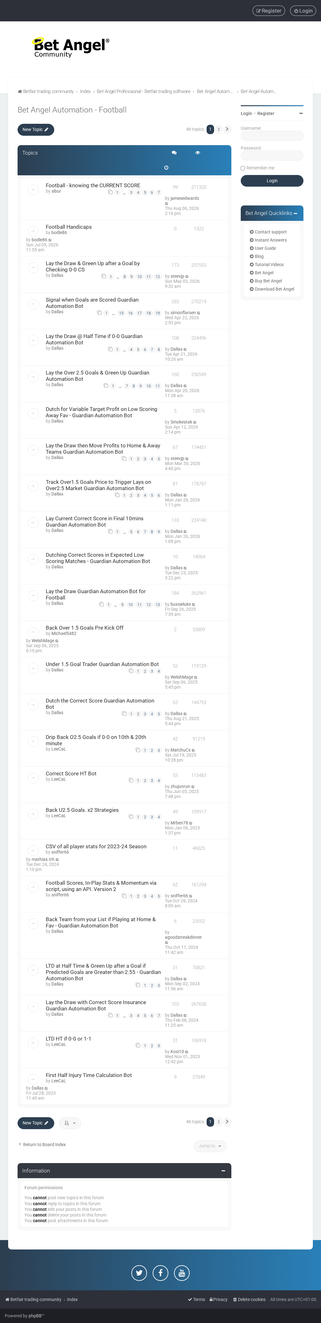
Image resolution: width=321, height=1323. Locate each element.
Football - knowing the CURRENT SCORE (93, 185)
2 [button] (219, 129)
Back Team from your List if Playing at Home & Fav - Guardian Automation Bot (101, 922)
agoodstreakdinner (183, 937)
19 (157, 313)
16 (130, 313)
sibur (56, 191)
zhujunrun (180, 786)
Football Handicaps (69, 227)
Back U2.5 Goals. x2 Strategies (82, 810)
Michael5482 (63, 633)
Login (246, 113)
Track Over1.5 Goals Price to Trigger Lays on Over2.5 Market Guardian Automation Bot (98, 485)
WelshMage (43, 640)
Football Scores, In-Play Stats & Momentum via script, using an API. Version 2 (101, 886)
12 (157, 276)
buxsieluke (181, 604)
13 (157, 604)
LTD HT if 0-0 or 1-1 (69, 1039)
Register (265, 113)
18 (148, 313)
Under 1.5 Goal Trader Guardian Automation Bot (102, 664)
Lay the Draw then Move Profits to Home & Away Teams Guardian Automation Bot (103, 448)
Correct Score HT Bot (71, 773)
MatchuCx (181, 749)
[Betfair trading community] (63, 49)
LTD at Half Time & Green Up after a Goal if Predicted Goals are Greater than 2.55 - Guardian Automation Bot (103, 972)
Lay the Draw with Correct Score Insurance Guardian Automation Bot (96, 1005)
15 (121, 313)
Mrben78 (179, 822)
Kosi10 (177, 1051)
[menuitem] (303, 10)
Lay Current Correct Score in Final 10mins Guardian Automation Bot (95, 521)
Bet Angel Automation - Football (72, 109)
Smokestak (181, 421)
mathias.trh (43, 859)
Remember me (260, 167)
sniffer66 (60, 852)
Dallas (57, 275)
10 (139, 276)
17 (139, 313)
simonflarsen (183, 312)
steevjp (177, 276)
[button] (227, 129)
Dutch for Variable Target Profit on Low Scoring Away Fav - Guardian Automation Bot (101, 412)
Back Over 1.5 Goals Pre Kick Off (85, 628)
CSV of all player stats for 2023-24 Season (96, 846)
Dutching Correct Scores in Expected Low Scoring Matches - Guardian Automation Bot (98, 558)
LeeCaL (58, 749)
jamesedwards (185, 198)
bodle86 (59, 232)
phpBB (35, 1315)
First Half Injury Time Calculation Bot (89, 1075)
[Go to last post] (167, 203)
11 (148, 276)
